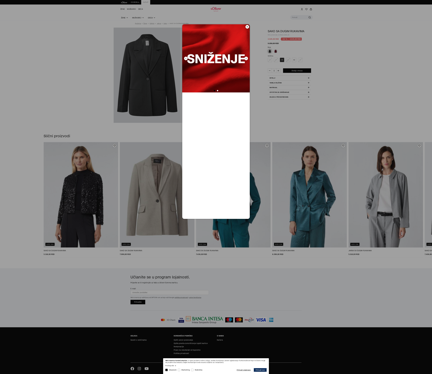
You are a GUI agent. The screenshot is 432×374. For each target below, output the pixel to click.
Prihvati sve (260, 370)
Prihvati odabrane (244, 370)
